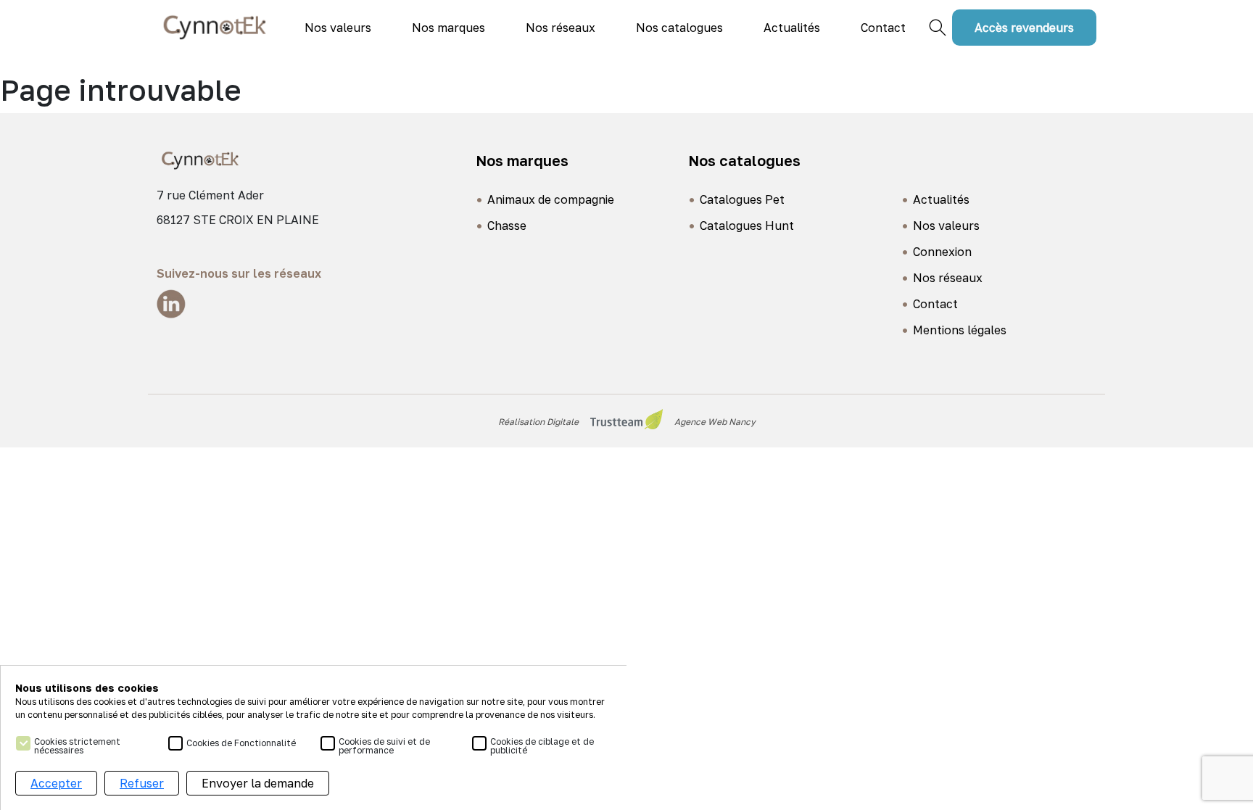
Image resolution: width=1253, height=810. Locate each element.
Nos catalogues (679, 27)
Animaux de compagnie (550, 199)
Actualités (792, 27)
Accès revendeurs (1024, 27)
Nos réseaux (560, 27)
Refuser (142, 783)
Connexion (942, 251)
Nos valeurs (338, 27)
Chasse (506, 225)
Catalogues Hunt (747, 225)
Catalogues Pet (742, 199)
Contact (883, 27)
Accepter (56, 783)
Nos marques (448, 27)
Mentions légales (959, 330)
